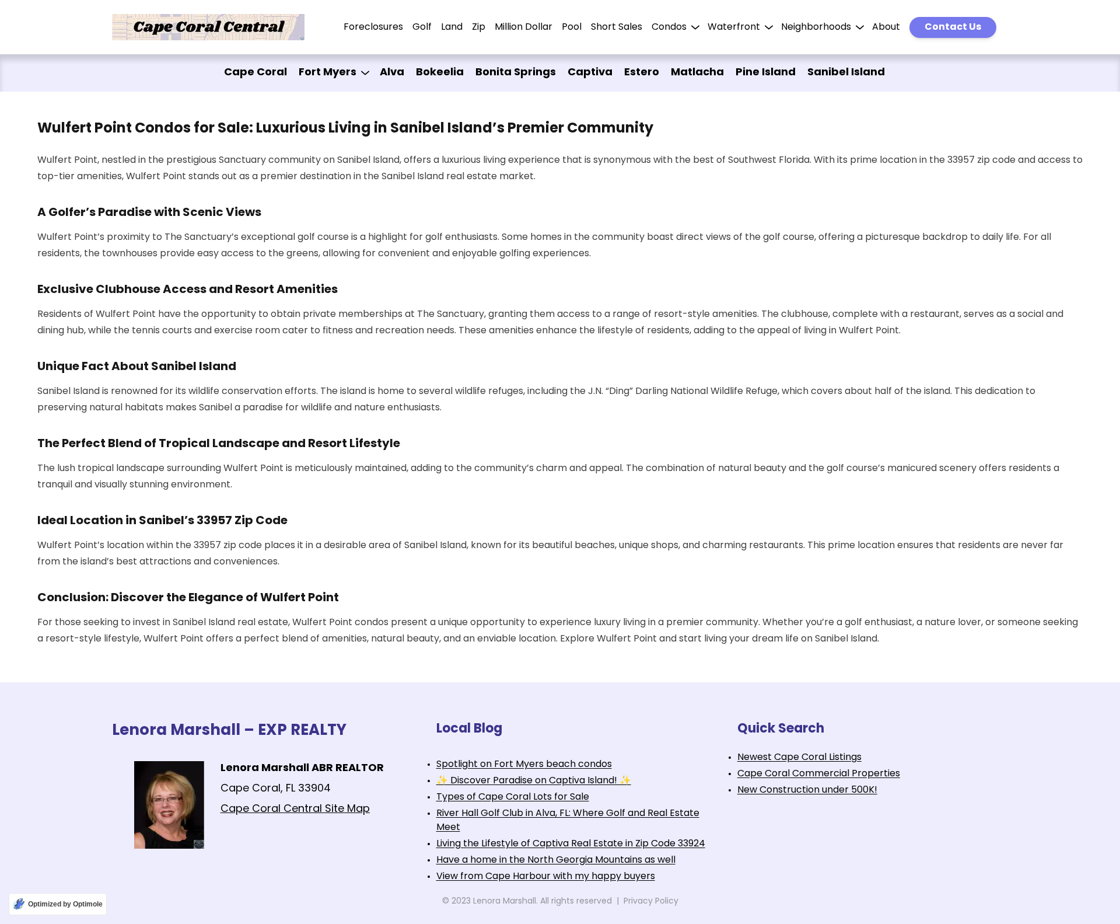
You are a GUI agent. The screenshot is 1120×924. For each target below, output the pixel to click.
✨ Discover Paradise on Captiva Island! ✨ (533, 781)
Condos (669, 27)
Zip (478, 27)
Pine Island (766, 73)
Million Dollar (523, 27)
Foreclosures (373, 27)
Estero (641, 73)
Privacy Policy (651, 901)
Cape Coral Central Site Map (295, 809)
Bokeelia (440, 73)
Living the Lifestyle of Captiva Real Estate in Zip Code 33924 (570, 844)
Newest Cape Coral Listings (799, 757)
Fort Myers (327, 73)
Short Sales (616, 27)
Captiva (590, 73)
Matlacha (697, 73)
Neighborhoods (816, 27)
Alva (392, 73)
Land (452, 27)
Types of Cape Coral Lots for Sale (512, 797)
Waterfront (734, 27)
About (886, 27)
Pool (572, 27)
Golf (422, 27)
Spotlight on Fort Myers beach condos (524, 764)
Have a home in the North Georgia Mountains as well (556, 860)
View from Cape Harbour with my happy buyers (545, 876)
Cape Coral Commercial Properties (818, 774)
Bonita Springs (515, 73)
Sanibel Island (846, 73)
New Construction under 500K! (807, 790)
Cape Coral (255, 73)
